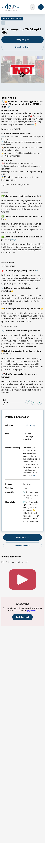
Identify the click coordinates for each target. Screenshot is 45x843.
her (20, 129)
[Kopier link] (28, 402)
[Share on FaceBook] (39, 402)
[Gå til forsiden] (10, 7)
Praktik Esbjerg (28, 425)
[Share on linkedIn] (33, 402)
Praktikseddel (22, 617)
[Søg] (32, 7)
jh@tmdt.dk (32, 610)
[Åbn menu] (41, 7)
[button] (22, 39)
